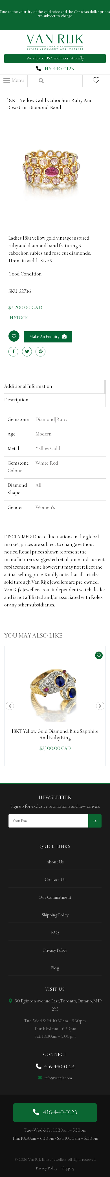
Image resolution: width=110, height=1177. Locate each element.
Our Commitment (55, 897)
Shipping (67, 1168)
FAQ (55, 933)
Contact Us (55, 880)
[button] (13, 80)
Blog (55, 968)
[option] (55, 706)
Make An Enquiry (44, 337)
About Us (55, 862)
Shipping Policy (55, 915)
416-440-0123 (59, 69)
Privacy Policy (55, 950)
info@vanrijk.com (58, 1078)
